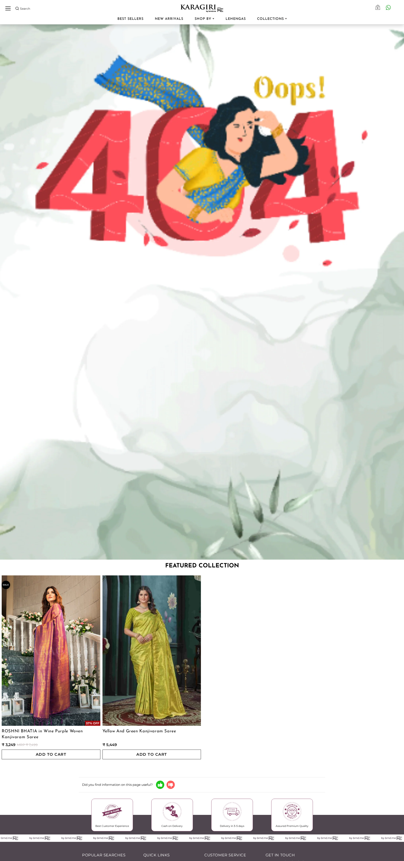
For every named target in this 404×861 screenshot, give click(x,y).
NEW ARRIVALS (169, 19)
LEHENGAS (236, 19)
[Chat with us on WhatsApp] (388, 7)
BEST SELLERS (130, 19)
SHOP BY (204, 19)
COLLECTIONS (271, 19)
